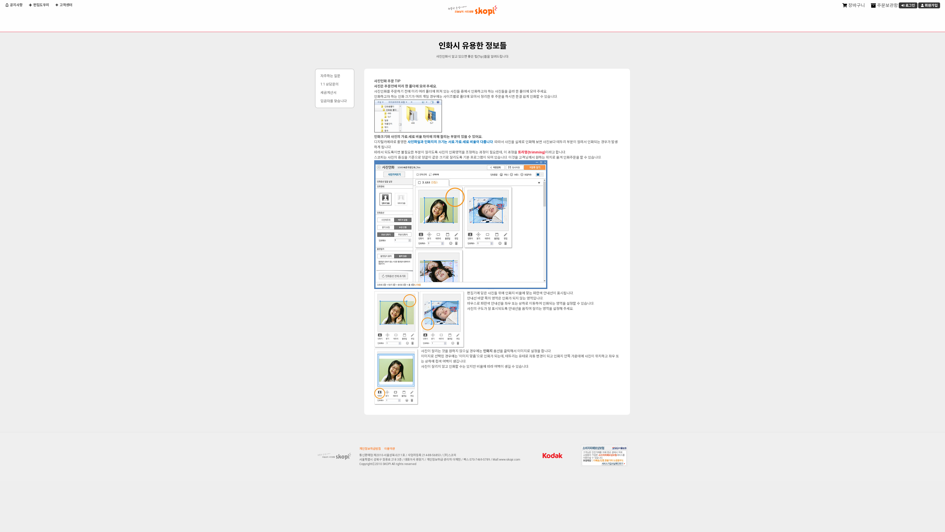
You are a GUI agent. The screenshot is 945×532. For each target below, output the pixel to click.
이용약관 (389, 448)
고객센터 (65, 5)
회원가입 (931, 5)
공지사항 (16, 5)
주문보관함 (887, 5)
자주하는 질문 (330, 76)
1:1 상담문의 (329, 84)
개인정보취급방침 (370, 448)
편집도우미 (40, 5)
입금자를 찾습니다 (333, 101)
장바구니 (856, 5)
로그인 (910, 5)
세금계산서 (328, 93)
